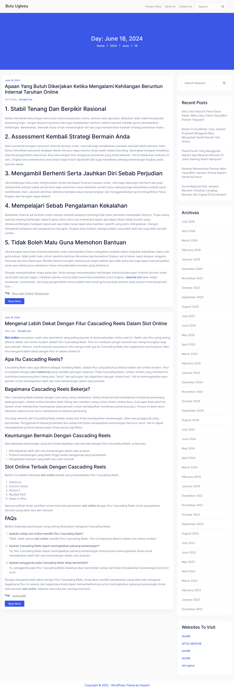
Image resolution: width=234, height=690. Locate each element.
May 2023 (188, 562)
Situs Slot (10, 330)
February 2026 (191, 250)
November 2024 (192, 391)
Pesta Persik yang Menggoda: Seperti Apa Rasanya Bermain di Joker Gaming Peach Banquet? (203, 155)
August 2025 (190, 306)
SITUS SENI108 (191, 643)
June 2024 (189, 439)
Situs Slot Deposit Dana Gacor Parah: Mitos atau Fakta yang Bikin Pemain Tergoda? (204, 115)
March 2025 (190, 354)
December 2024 (192, 382)
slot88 (186, 651)
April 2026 (188, 231)
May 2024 (188, 448)
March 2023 (190, 580)
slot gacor (188, 665)
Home (100, 45)
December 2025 (192, 269)
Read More (14, 301)
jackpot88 (19, 596)
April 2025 (188, 344)
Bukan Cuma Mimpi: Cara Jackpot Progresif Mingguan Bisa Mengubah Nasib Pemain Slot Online (204, 135)
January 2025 (191, 372)
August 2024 (190, 420)
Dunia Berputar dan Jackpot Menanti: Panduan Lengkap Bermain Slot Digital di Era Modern (204, 190)
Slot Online (11, 99)
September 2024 (193, 410)
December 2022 (192, 609)
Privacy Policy (153, 6)
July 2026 (188, 221)
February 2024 (191, 476)
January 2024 (191, 486)
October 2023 (191, 514)
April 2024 (188, 458)
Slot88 (186, 636)
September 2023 (193, 524)
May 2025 (188, 335)
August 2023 (190, 533)
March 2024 (190, 467)
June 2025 (189, 325)
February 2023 (191, 590)
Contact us (185, 6)
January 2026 (191, 259)
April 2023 (188, 571)
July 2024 (188, 429)
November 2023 (192, 505)
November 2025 (192, 278)
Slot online (12, 337)
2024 (113, 45)
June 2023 (189, 552)
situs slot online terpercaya (30, 293)
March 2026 (190, 240)
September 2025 (193, 297)
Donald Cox (25, 99)
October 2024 (191, 401)
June (125, 45)
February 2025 (191, 363)
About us (170, 6)
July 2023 (188, 543)
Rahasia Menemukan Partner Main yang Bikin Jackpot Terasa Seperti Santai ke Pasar (204, 173)
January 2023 (191, 599)
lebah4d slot (134, 277)
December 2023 (192, 495)
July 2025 (188, 316)
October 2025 (191, 287)
